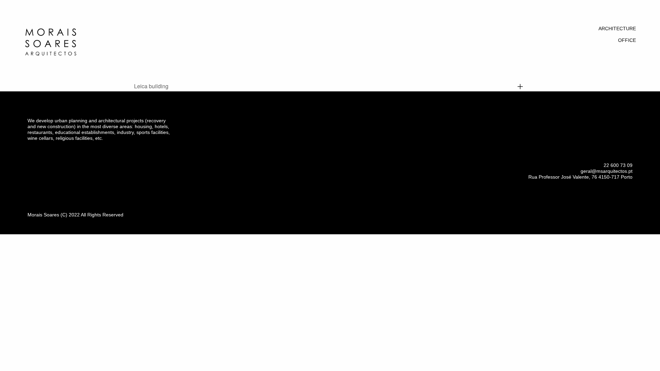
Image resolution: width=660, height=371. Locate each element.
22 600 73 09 (618, 165)
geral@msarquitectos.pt (606, 171)
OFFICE (627, 40)
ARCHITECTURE (617, 28)
